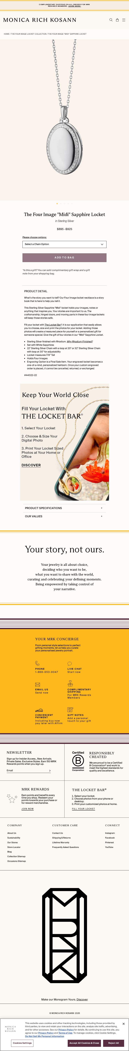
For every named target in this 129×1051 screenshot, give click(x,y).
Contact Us (57, 833)
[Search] (111, 20)
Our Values (33, 516)
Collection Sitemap (16, 856)
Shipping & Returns (61, 838)
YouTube (109, 847)
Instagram (110, 833)
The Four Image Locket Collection (28, 34)
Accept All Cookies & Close (84, 1043)
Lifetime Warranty (60, 842)
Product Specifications (43, 508)
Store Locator (13, 847)
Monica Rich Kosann (63, 1013)
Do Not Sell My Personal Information (44, 1036)
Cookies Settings (22, 1043)
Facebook (110, 838)
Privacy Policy (66, 1030)
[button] (116, 20)
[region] (64, 1034)
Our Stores (12, 842)
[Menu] (124, 20)
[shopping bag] (117, 20)
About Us (11, 833)
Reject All (113, 1043)
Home (7, 34)
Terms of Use (65, 1033)
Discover (82, 999)
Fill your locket (83, 809)
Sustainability (13, 838)
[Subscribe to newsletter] (50, 771)
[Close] (123, 1023)
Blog (9, 852)
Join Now (28, 809)
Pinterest (109, 842)
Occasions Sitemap (16, 861)
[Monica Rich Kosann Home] (39, 20)
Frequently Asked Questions (65, 847)
